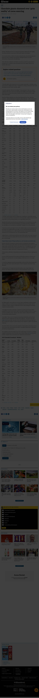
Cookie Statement (24, 119)
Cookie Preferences (14, 122)
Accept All (23, 122)
